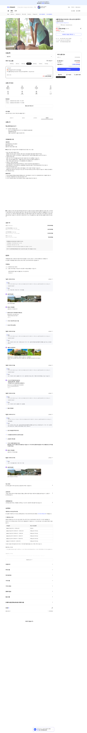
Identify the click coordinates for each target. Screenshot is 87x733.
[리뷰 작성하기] (52, 608)
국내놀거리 (35, 14)
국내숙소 (29, 14)
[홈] (8, 10)
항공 (8, 14)
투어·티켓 (24, 14)
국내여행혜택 (49, 14)
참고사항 (8, 597)
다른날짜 (50, 60)
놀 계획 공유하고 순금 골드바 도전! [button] (25, 7)
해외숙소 (12, 14)
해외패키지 (18, 14)
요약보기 (50, 279)
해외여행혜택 (42, 14)
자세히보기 (10, 272)
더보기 (9, 317)
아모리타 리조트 (11, 285)
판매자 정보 (8, 591)
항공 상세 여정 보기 (29, 105)
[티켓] (16, 10)
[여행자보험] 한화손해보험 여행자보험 (15, 602)
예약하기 (68, 69)
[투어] (12, 10)
